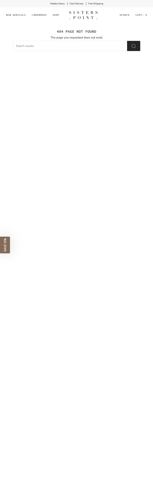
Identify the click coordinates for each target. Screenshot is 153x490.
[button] (39, 15)
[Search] (133, 46)
